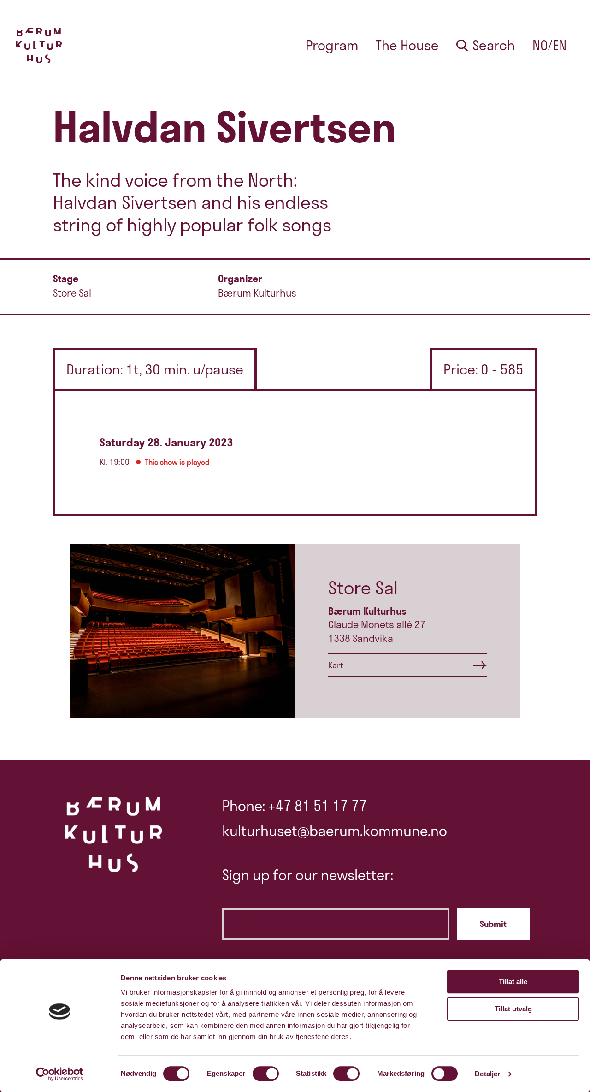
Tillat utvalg (513, 1009)
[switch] (266, 1073)
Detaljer (487, 1074)
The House (407, 45)
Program (332, 45)
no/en (549, 45)
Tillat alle (513, 981)
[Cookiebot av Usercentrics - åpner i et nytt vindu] (59, 1074)
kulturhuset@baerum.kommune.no (334, 831)
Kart (335, 665)
